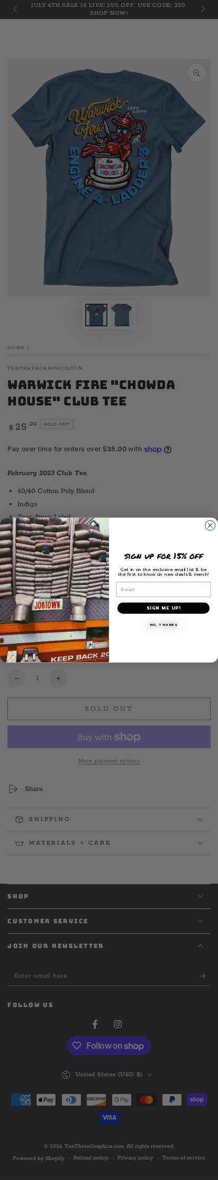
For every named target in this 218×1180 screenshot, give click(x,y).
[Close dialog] (210, 525)
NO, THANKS (164, 624)
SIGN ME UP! (163, 608)
